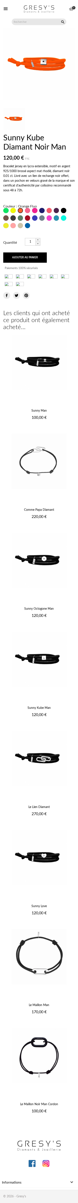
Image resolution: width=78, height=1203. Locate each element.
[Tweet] (16, 295)
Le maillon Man (39, 1005)
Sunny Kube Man (39, 707)
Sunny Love (39, 906)
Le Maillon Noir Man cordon (39, 1104)
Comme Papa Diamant (39, 509)
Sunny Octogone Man (39, 608)
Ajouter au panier (25, 257)
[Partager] (6, 295)
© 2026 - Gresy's (14, 1196)
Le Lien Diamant (39, 807)
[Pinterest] (26, 295)
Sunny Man (39, 410)
